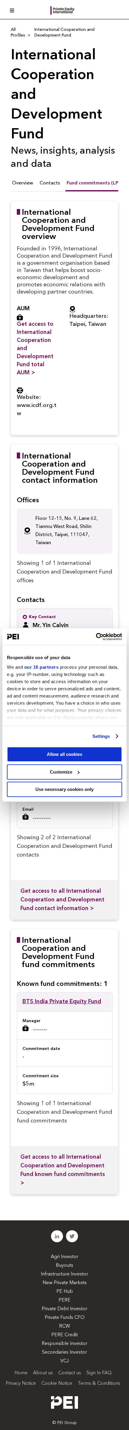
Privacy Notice (21, 1383)
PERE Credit (64, 1335)
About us (43, 1373)
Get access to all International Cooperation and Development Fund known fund (62, 1170)
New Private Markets (65, 1283)
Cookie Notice (56, 1383)
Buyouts (64, 1265)
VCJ (64, 1361)
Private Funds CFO (65, 1317)
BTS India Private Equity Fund (61, 1002)
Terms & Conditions (99, 1383)
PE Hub (64, 1291)
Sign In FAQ (99, 1373)
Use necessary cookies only (64, 789)
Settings (101, 736)
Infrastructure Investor (64, 1274)
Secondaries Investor (64, 1352)
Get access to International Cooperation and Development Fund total (35, 349)
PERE (64, 1300)
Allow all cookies (64, 754)
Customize (61, 771)
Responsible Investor (64, 1343)
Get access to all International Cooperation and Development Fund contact (62, 900)
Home (21, 1373)
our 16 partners (41, 667)
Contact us (69, 1373)
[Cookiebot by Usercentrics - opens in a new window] (96, 637)
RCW (64, 1326)
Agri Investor (64, 1257)
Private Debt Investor (64, 1309)
